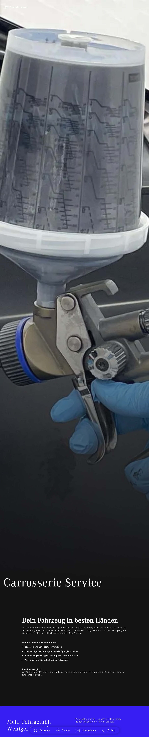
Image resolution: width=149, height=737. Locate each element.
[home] (15, 7)
